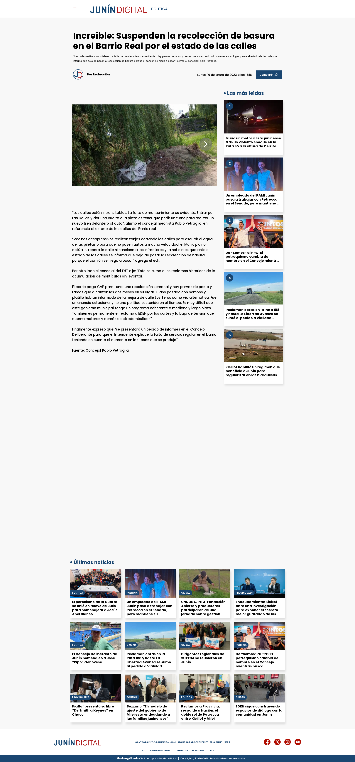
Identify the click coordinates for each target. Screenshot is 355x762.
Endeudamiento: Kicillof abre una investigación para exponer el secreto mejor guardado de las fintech (257, 610)
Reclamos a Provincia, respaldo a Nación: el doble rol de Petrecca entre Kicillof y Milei (200, 712)
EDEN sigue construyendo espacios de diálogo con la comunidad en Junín (259, 710)
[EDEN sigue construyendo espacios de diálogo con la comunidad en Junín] (259, 688)
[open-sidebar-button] (75, 9)
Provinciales (244, 593)
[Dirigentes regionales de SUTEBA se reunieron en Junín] (204, 636)
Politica (77, 593)
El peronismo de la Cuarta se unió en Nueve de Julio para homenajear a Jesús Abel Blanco (94, 608)
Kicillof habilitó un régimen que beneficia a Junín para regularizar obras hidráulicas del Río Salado (253, 373)
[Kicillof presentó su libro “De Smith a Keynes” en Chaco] (95, 688)
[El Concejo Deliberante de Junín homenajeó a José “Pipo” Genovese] (95, 636)
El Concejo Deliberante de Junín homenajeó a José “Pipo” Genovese (94, 658)
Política (132, 593)
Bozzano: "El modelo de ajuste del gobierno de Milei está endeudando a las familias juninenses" (148, 712)
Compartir (266, 75)
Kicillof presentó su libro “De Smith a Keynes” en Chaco (93, 710)
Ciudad (185, 593)
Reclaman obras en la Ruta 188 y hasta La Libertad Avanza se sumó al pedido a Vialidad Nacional (252, 315)
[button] (205, 144)
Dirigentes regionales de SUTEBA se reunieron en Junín (202, 658)
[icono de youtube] (298, 742)
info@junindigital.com (155, 742)
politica (159, 8)
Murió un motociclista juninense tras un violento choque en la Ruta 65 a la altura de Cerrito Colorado (253, 144)
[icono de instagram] (287, 742)
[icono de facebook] (267, 742)
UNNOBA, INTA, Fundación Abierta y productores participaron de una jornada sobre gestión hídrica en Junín (203, 610)
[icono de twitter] (277, 742)
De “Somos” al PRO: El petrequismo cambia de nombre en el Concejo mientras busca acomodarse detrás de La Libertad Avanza (253, 260)
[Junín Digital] (118, 9)
